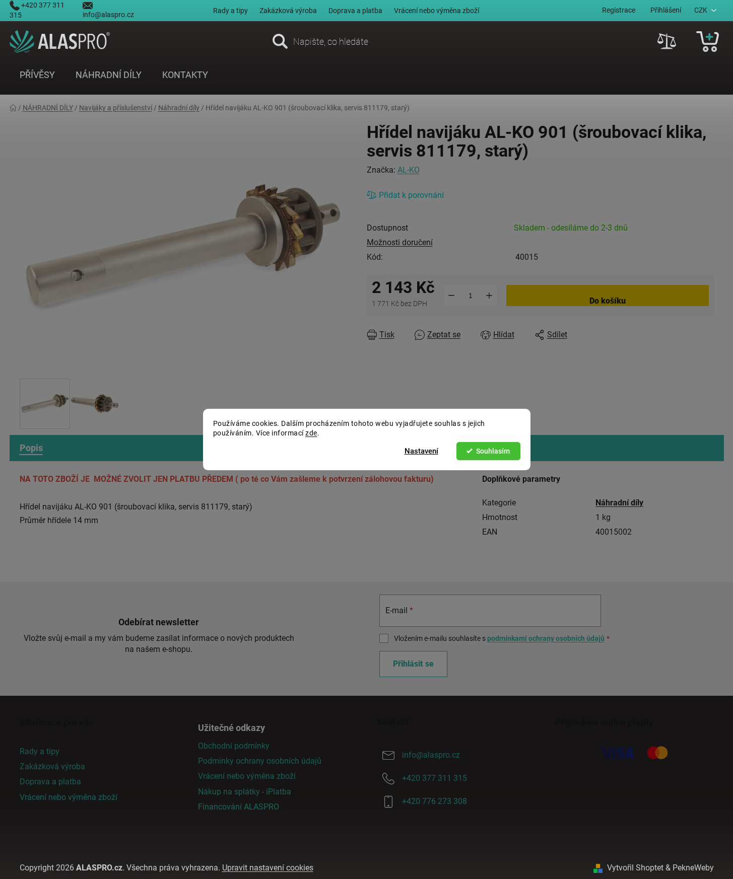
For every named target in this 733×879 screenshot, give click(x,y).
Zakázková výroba (288, 11)
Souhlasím (493, 451)
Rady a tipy (230, 11)
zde (311, 433)
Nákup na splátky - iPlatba (244, 791)
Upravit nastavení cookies (267, 867)
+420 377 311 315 (434, 778)
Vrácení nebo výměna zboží (436, 11)
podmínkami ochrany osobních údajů (546, 638)
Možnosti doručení (400, 242)
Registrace (618, 10)
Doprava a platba (355, 11)
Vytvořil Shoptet (635, 867)
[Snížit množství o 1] (451, 295)
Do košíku (607, 301)
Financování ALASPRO (238, 807)
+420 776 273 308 (434, 801)
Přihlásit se (413, 664)
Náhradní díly (619, 502)
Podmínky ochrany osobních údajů (259, 761)
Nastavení (421, 451)
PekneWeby (693, 867)
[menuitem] (37, 75)
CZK (700, 10)
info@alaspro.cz (108, 15)
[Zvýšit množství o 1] (489, 295)
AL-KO (408, 170)
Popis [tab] (31, 448)
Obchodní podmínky (234, 746)
